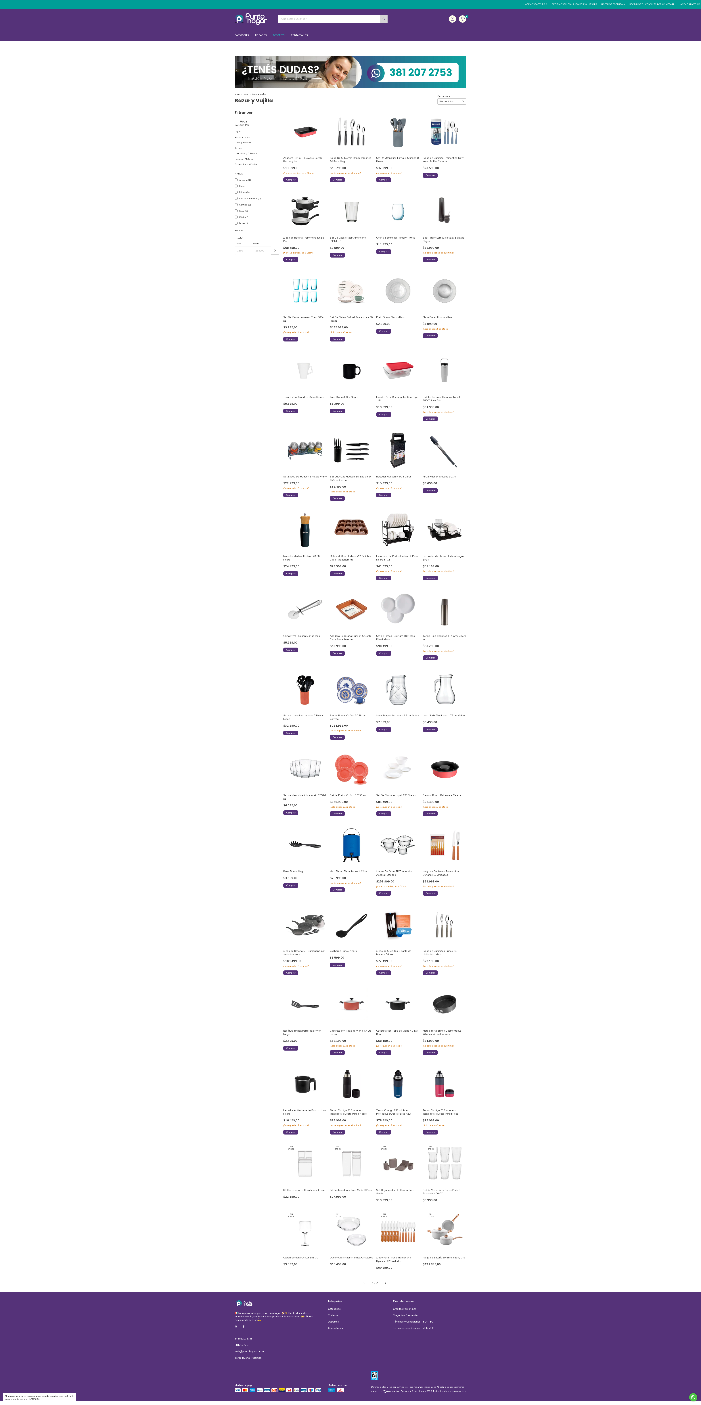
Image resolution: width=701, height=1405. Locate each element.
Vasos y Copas (242, 137)
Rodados (261, 35)
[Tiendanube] (385, 1392)
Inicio (237, 94)
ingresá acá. (430, 1386)
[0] (462, 19)
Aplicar (275, 251)
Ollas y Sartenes (243, 142)
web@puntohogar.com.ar (249, 1351)
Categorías (242, 35)
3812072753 (242, 1345)
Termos (238, 148)
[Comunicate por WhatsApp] (693, 1397)
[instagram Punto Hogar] (236, 1326)
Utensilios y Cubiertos (246, 153)
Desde (238, 243)
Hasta (256, 243)
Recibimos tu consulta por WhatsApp (502, 4)
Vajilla (238, 131)
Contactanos (299, 35)
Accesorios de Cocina (246, 164)
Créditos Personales (404, 1309)
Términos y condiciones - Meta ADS (413, 1328)
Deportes (278, 35)
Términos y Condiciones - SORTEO (413, 1321)
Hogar (246, 94)
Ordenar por (443, 96)
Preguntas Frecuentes (406, 1315)
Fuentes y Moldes (244, 159)
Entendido (34, 1399)
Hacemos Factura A (463, 4)
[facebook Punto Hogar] (243, 1326)
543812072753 (243, 1338)
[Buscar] (384, 19)
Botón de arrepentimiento (451, 1386)
